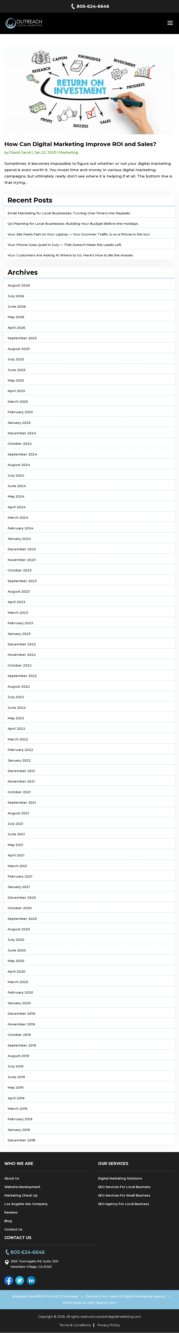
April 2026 (16, 328)
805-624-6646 (93, 6)
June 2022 (17, 708)
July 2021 (15, 824)
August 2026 (19, 285)
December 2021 (21, 771)
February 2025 (20, 412)
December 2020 (22, 897)
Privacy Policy (108, 1325)
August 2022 (19, 686)
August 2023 (19, 591)
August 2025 (19, 349)
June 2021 (16, 834)
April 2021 (16, 855)
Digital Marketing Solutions (120, 1178)
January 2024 (19, 539)
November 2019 (21, 1024)
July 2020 (16, 940)
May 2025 (16, 380)
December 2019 (21, 1013)
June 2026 (17, 306)
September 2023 (22, 581)
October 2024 (20, 443)
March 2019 (17, 1108)
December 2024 (22, 433)
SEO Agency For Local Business (123, 1204)
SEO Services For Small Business (124, 1195)
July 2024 (16, 475)
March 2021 (17, 866)
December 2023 (22, 549)
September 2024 (22, 454)
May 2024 (16, 496)
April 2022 (16, 728)
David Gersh (20, 152)
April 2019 (16, 1098)
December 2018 (21, 1140)
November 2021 (21, 781)
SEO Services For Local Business (124, 1187)
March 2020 (18, 982)
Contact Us (13, 1229)
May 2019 (15, 1087)
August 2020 (19, 929)
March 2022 (18, 739)
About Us (11, 1178)
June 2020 (17, 950)
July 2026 (16, 296)
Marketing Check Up (21, 1195)
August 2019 (18, 1056)
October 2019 (19, 1035)
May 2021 (15, 845)
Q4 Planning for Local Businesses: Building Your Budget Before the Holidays (73, 224)
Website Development (22, 1187)
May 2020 (16, 961)
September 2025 (22, 338)
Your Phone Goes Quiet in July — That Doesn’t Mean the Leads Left (64, 245)
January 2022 (19, 760)
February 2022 (20, 750)
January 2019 (19, 1130)
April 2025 (16, 391)
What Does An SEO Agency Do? (89, 1303)
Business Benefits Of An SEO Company (45, 1296)
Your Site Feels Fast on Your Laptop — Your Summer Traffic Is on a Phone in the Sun (79, 234)
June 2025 (17, 370)
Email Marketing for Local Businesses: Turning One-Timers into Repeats (69, 213)
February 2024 (20, 528)
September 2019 (22, 1045)
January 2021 (19, 887)
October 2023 (19, 570)
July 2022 (16, 697)
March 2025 (18, 401)
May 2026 (16, 317)
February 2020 (20, 992)
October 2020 (20, 908)
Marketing (68, 152)
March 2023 (18, 612)
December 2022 (22, 644)
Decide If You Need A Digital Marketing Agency (126, 1296)
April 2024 (16, 507)
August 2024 (19, 465)
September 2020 (22, 919)
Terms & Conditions (75, 1325)
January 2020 (19, 1003)
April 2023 (16, 602)
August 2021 (18, 813)
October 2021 (19, 792)
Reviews (11, 1212)
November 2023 (22, 560)
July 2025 (16, 359)
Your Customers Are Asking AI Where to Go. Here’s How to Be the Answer (70, 255)
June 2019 (16, 1077)
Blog (8, 1221)
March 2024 (18, 517)
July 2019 (15, 1066)
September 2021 (22, 802)
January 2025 (19, 423)
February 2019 (20, 1119)
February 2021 (20, 876)
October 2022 (20, 665)
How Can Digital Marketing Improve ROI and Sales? (80, 144)
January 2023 (19, 634)
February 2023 (20, 623)
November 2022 (22, 655)
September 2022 (22, 676)
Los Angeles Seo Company (26, 1204)
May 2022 (16, 718)
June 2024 (17, 486)
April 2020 (16, 971)
